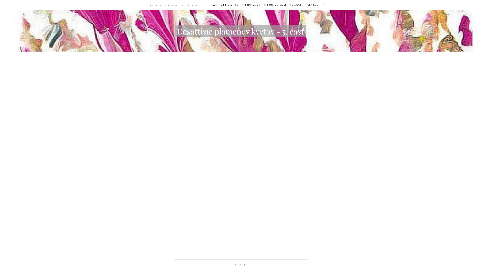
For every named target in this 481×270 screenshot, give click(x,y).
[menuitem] (215, 5)
